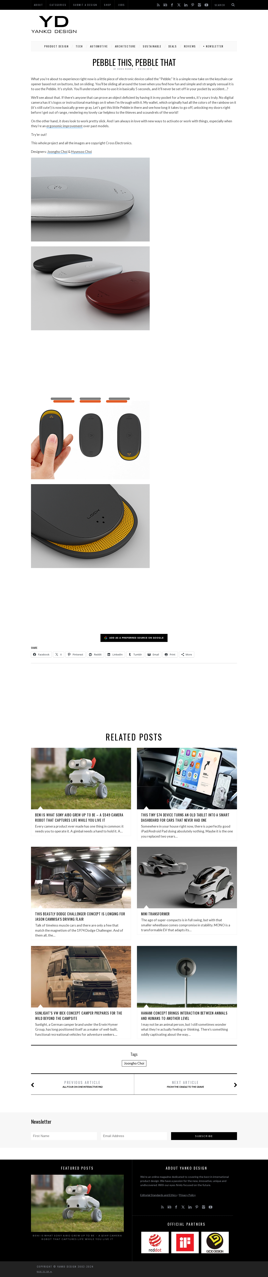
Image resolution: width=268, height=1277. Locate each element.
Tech (79, 46)
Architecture (125, 46)
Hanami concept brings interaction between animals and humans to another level (184, 1015)
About (38, 4)
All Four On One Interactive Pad (83, 1084)
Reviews (190, 46)
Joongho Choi (57, 152)
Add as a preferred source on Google (136, 637)
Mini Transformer (155, 913)
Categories (58, 4)
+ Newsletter (213, 46)
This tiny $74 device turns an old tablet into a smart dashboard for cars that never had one (185, 817)
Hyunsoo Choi (81, 152)
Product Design (56, 46)
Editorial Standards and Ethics (158, 1195)
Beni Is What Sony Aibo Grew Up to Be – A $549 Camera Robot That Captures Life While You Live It (79, 817)
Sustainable (152, 46)
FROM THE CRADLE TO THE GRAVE (185, 1084)
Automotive (99, 46)
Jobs (121, 4)
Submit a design (85, 4)
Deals (173, 46)
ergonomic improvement (64, 126)
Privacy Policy (187, 1195)
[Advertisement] (165, 24)
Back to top (43, 1271)
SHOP (107, 4)
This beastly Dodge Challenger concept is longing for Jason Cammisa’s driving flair (80, 916)
